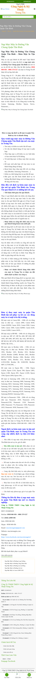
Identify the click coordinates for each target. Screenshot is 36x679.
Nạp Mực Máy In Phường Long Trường (15, 561)
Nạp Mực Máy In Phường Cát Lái (13, 568)
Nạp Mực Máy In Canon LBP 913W (14, 570)
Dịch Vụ (9, 31)
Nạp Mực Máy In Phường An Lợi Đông (15, 565)
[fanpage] (29, 674)
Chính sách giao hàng (9, 649)
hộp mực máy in (7, 474)
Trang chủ (4, 31)
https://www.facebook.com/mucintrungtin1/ (16, 537)
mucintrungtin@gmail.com (15, 528)
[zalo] (18, 674)
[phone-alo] (6, 674)
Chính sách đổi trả (8, 652)
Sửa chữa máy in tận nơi (13, 446)
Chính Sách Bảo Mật (8, 646)
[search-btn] (33, 17)
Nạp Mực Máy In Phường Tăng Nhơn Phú (16, 563)
